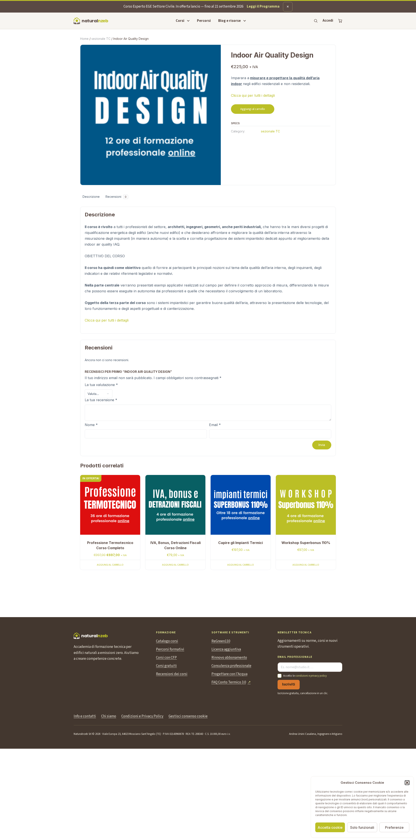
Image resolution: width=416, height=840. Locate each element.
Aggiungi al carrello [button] (110, 565)
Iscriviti (288, 684)
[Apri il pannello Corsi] (188, 21)
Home (84, 38)
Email (215, 425)
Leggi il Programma (263, 6)
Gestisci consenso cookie (188, 716)
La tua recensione (101, 400)
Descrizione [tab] (91, 196)
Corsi (180, 20)
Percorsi (204, 20)
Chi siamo (108, 716)
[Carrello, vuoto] (340, 21)
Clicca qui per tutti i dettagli (253, 95)
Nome (91, 425)
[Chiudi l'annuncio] (287, 6)
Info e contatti (85, 716)
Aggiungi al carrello (252, 109)
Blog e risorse (229, 20)
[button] (407, 782)
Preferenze (394, 827)
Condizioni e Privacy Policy (142, 716)
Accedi (328, 20)
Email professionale (295, 657)
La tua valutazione (101, 385)
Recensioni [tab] (116, 196)
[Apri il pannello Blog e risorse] (245, 21)
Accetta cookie (330, 827)
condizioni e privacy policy (311, 676)
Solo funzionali (362, 827)
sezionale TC (100, 38)
